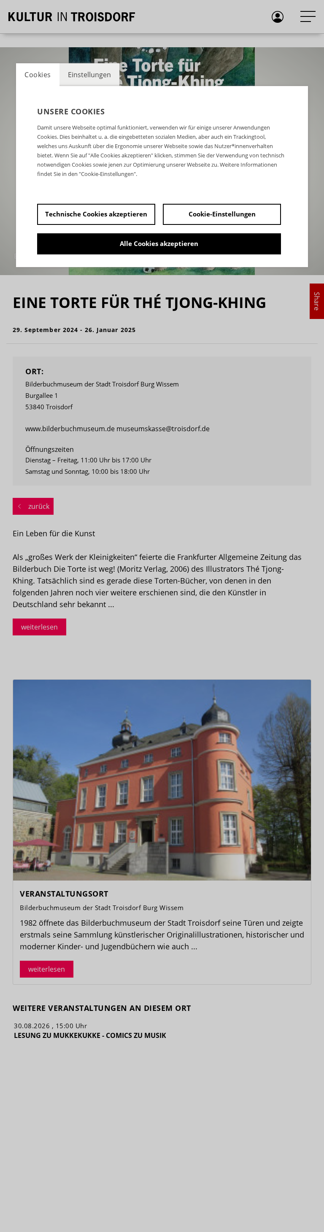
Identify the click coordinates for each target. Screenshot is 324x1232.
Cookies (37, 74)
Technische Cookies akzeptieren (96, 214)
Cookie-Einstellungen (222, 214)
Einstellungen (89, 74)
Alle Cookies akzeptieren (159, 243)
